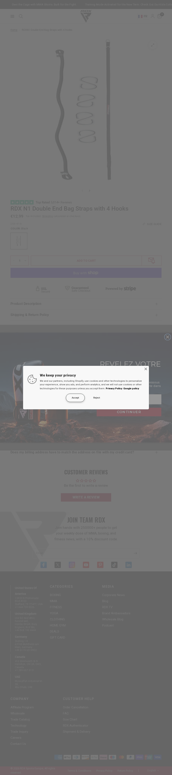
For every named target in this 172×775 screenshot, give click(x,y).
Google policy (131, 388)
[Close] (146, 369)
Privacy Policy (114, 388)
